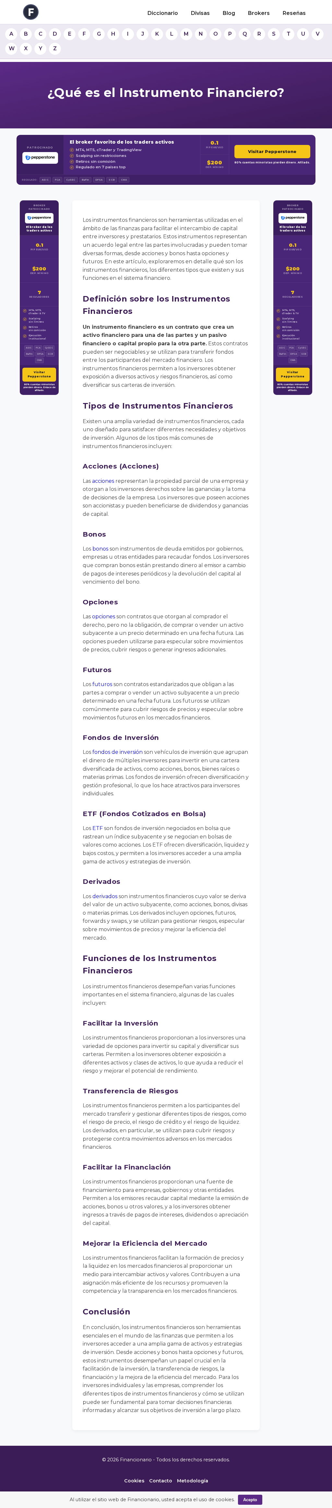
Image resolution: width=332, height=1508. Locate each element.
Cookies (134, 1481)
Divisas (200, 13)
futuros (102, 684)
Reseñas (294, 13)
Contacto (160, 1481)
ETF (97, 828)
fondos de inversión (117, 752)
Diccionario (163, 13)
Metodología (192, 1481)
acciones (103, 481)
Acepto (250, 1499)
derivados (104, 896)
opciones (103, 616)
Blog (229, 13)
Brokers (259, 13)
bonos (100, 549)
